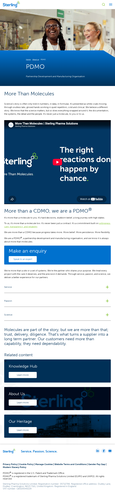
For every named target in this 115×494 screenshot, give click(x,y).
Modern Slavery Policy (14, 467)
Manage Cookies (44, 464)
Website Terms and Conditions (70, 464)
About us (35, 59)
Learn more (23, 375)
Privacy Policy (10, 464)
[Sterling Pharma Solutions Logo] (11, 7)
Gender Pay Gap (96, 464)
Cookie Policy (26, 464)
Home (28, 59)
